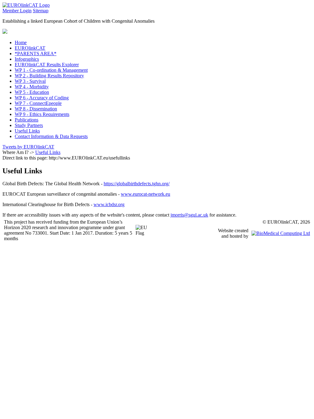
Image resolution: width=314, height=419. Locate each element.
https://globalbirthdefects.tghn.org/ (137, 183)
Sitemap (40, 10)
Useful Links (47, 152)
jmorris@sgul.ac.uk (189, 214)
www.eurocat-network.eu (145, 194)
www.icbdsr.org (109, 204)
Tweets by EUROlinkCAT (28, 146)
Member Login (17, 10)
